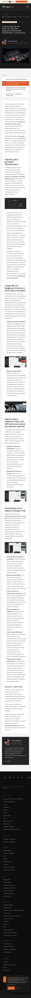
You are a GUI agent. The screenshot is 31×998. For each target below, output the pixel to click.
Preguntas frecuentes (9, 867)
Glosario (5, 859)
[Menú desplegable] (27, 7)
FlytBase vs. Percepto (9, 842)
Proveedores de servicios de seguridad (13, 910)
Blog (6, 14)
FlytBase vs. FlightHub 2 (9, 839)
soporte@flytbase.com (12, 725)
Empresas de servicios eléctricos (12, 916)
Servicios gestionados (9, 801)
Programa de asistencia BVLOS (11, 829)
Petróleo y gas (7, 907)
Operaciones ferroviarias (9, 932)
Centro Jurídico (7, 882)
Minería (5, 924)
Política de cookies (8, 890)
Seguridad (6, 807)
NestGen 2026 (7, 850)
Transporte (6, 921)
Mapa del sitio (7, 896)
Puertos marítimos (8, 930)
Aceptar (11, 988)
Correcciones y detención (10, 935)
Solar (4, 927)
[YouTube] (22, 777)
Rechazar (18, 988)
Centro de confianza (8, 893)
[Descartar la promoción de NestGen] (27, 1)
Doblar (5, 812)
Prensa (5, 967)
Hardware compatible (9, 826)
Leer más (7, 761)
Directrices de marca (8, 870)
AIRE (4, 818)
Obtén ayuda (6, 879)
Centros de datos (7, 918)
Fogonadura (6, 970)
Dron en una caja (7, 821)
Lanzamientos (7, 952)
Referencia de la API (8, 946)
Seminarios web (7, 861)
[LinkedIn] (5, 777)
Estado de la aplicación (9, 949)
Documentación (7, 944)
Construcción (6, 913)
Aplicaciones (6, 824)
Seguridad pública (8, 905)
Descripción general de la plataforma (13, 799)
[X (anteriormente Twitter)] (14, 777)
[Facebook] (18, 777)
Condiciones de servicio (9, 888)
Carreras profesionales (9, 964)
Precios (5, 804)
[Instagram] (9, 777)
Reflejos (5, 810)
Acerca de (6, 962)
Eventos (5, 864)
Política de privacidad (9, 885)
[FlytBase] (8, 7)
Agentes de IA (7, 815)
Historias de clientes (8, 853)
